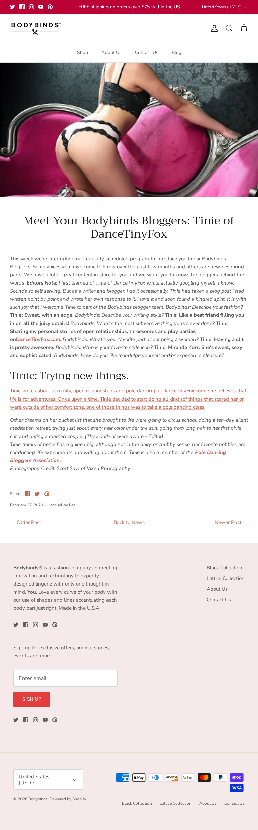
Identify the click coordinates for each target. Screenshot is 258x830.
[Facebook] (22, 6)
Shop (82, 52)
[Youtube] (40, 6)
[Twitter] (12, 6)
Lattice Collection (226, 578)
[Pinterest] (50, 6)
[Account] (213, 28)
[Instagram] (31, 6)
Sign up (31, 699)
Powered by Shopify (68, 799)
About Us (111, 52)
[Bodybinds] (36, 28)
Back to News (129, 522)
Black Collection (224, 567)
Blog (176, 52)
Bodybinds (38, 799)
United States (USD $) (222, 7)
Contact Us (146, 52)
